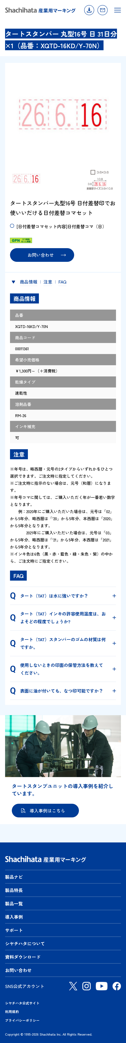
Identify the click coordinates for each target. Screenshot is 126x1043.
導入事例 (14, 917)
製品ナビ (14, 877)
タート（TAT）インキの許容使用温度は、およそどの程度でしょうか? (63, 617)
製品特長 (14, 890)
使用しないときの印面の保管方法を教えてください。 (61, 669)
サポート (14, 930)
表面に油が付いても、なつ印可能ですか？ (61, 690)
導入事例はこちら (47, 810)
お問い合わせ (102, 10)
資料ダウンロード (89, 10)
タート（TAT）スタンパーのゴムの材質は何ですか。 (63, 643)
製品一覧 (14, 903)
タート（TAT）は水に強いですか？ (54, 595)
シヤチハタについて (25, 943)
